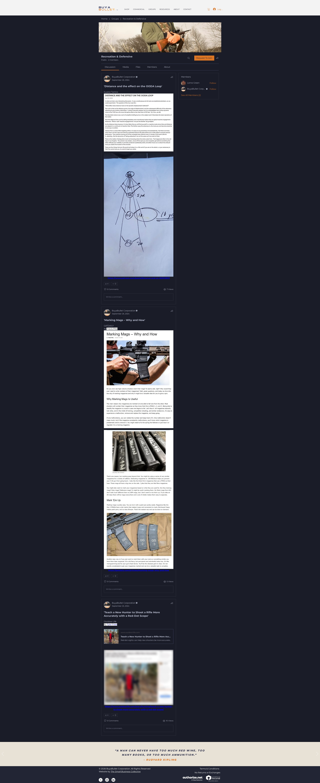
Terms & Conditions (209, 769)
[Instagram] (107, 780)
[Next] (317, 754)
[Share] (171, 77)
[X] (100, 780)
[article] (138, 188)
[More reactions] (114, 283)
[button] (208, 9)
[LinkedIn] (113, 780)
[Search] (188, 58)
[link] (110, 67)
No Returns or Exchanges (207, 772)
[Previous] (3, 754)
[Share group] (217, 57)
